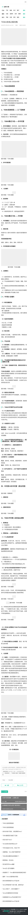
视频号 (11, 13)
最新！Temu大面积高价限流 (10, 876)
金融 (11, 10)
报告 (18, 17)
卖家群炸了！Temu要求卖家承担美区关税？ (15, 872)
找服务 (20, 773)
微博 (19, 13)
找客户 (17, 773)
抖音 (7, 13)
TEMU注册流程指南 (8, 823)
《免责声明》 (5, 771)
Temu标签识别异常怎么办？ (10, 844)
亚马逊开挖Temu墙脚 (8, 864)
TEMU (4, 58)
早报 (7, 17)
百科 (14, 17)
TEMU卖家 (10, 780)
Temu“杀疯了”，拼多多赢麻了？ (11, 889)
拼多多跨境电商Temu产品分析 (11, 881)
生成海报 (5, 791)
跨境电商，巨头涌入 (8, 860)
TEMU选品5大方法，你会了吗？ (12, 848)
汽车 (7, 10)
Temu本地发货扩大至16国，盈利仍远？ (13, 885)
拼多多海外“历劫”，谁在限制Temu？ (13, 831)
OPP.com (17, 909)
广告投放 (13, 773)
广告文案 (18, 911)
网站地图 (11, 911)
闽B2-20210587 (17, 912)
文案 (11, 17)
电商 (16, 25)
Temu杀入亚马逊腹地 (8, 868)
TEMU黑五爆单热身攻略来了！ (11, 856)
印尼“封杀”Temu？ (8, 840)
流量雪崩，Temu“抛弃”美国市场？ (12, 852)
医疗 (18, 10)
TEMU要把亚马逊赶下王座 (10, 835)
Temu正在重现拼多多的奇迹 (10, 893)
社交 (14, 10)
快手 (16, 13)
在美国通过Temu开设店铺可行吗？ (12, 897)
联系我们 (7, 773)
